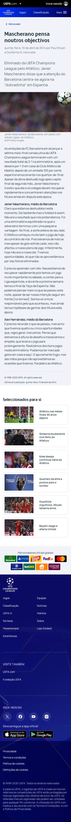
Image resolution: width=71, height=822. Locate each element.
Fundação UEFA (12, 679)
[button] (60, 12)
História (41, 613)
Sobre (40, 621)
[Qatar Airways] (54, 567)
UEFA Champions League (8, 12)
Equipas (41, 598)
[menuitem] (23, 12)
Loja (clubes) (44, 628)
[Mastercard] (61, 558)
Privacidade (9, 751)
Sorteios (8, 621)
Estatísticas (10, 636)
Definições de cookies (15, 769)
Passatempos (11, 628)
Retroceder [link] (15, 24)
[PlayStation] (23, 558)
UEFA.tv (7, 613)
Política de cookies (13, 763)
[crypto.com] (17, 567)
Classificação (11, 605)
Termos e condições (14, 757)
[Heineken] (10, 558)
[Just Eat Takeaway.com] (42, 567)
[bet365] (29, 567)
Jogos (6, 598)
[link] (22, 12)
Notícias (42, 605)
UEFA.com (9, 671)
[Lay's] (36, 558)
